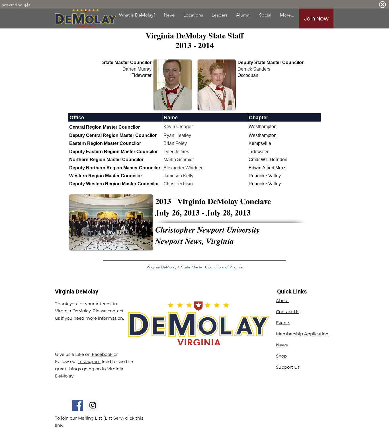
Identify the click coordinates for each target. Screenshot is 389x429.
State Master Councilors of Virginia (212, 267)
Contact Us (287, 311)
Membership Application (302, 333)
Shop (281, 356)
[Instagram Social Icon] (92, 405)
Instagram (89, 361)
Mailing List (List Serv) (101, 418)
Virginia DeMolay (161, 267)
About (282, 300)
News (282, 345)
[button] (243, 15)
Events (283, 322)
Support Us (288, 367)
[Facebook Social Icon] (77, 405)
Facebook (103, 354)
